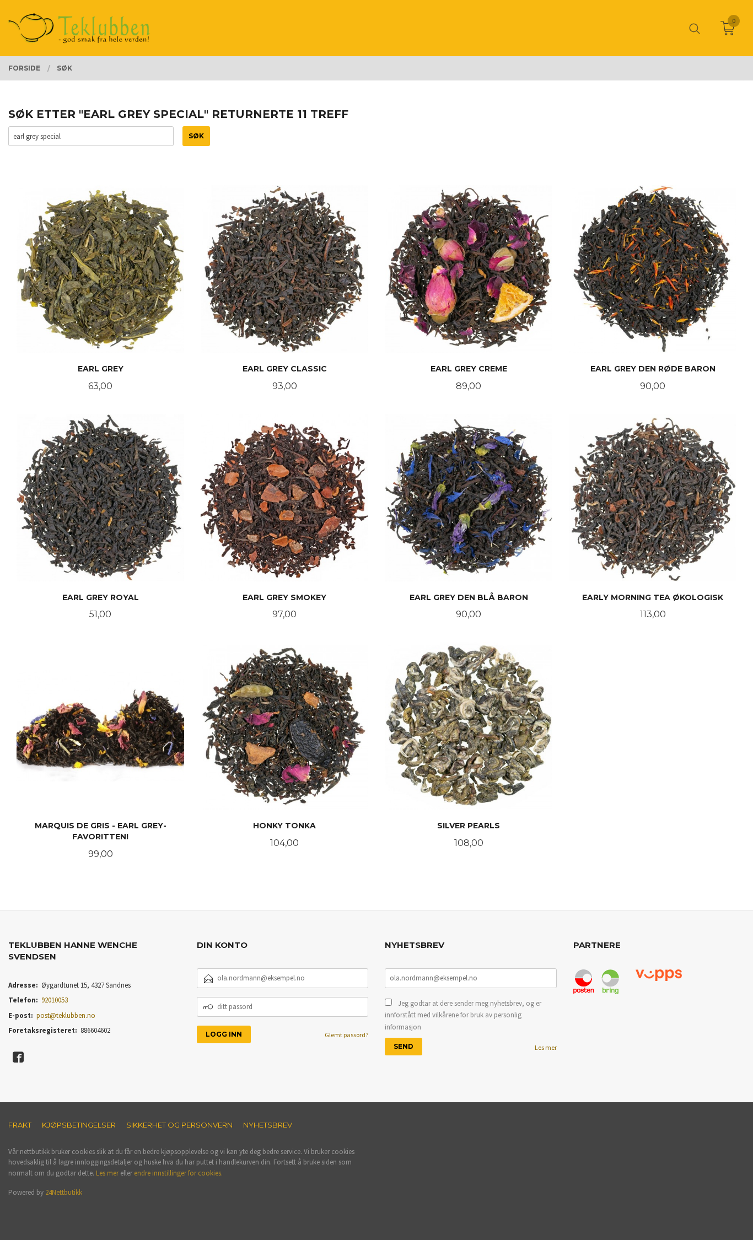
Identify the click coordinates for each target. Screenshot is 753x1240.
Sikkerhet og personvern (179, 1124)
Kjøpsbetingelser (79, 1124)
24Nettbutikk (63, 1192)
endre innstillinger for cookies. (178, 1173)
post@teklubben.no (65, 1015)
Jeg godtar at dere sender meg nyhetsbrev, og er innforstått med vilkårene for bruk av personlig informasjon (463, 1015)
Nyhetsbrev (267, 1124)
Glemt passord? (346, 1035)
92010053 (54, 1000)
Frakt (19, 1124)
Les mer (546, 1047)
